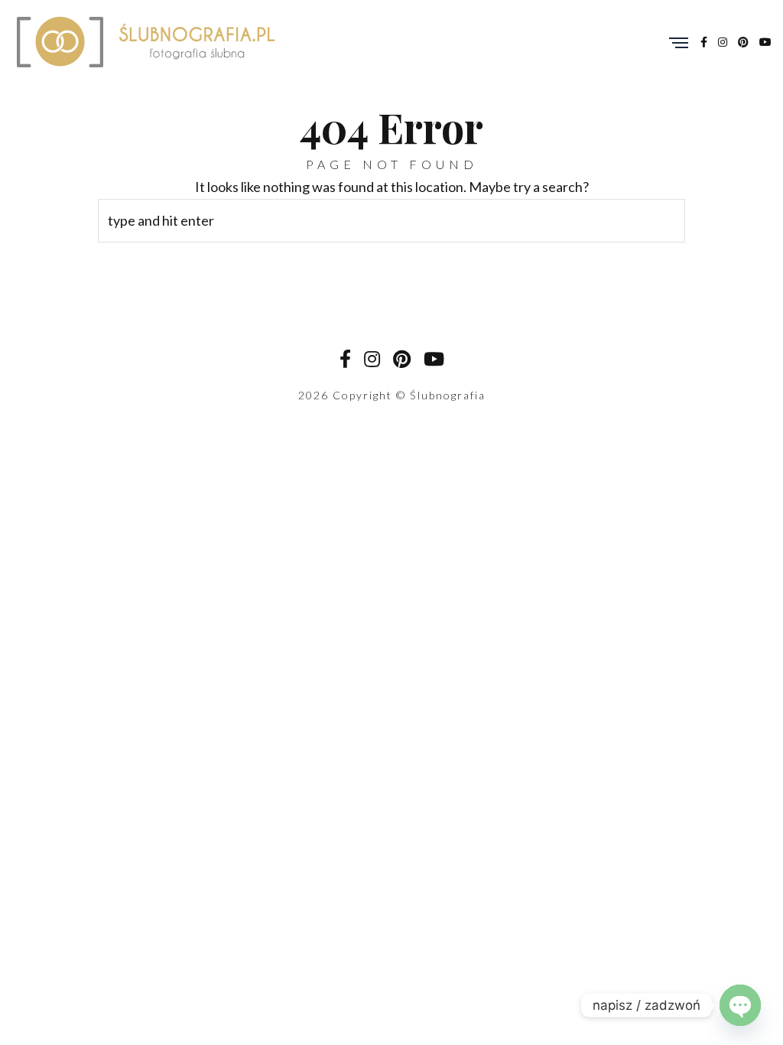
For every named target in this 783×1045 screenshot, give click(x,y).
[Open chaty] (740, 1005)
